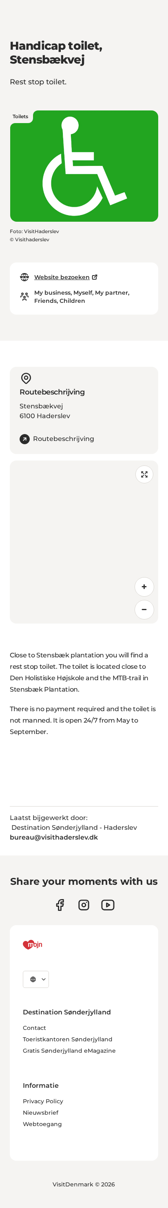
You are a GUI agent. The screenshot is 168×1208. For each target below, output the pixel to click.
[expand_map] (144, 474)
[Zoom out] (144, 609)
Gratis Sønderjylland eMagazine (69, 1050)
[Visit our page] (84, 905)
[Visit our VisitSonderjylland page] (60, 905)
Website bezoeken (62, 277)
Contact (34, 1028)
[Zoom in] (144, 587)
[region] (84, 542)
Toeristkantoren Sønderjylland (68, 1039)
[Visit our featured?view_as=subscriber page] (108, 905)
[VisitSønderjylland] (48, 945)
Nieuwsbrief (40, 1112)
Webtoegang (42, 1124)
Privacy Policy (43, 1101)
